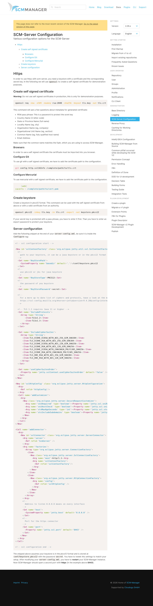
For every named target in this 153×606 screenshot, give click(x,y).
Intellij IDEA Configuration (123, 139)
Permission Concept (121, 159)
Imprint (16, 582)
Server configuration (30, 67)
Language (116, 33)
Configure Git (31, 57)
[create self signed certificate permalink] (12, 91)
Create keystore (28, 64)
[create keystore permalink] (12, 197)
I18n (113, 168)
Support (142, 7)
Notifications (117, 97)
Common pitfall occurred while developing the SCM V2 (123, 152)
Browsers (29, 54)
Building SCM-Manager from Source (124, 144)
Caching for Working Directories (121, 128)
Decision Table (118, 181)
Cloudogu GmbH (132, 587)
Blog (99, 7)
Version (115, 26)
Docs (118, 7)
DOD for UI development (123, 176)
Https (19, 44)
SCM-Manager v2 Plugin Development (123, 225)
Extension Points (119, 212)
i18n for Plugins (119, 216)
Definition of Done (120, 172)
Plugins (127, 7)
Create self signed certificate (34, 49)
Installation (116, 44)
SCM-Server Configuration (124, 119)
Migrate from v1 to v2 (121, 53)
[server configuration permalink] (12, 228)
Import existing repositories (124, 57)
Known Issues (118, 66)
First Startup (117, 49)
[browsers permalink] (12, 147)
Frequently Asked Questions (124, 62)
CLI (134, 7)
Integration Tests (119, 194)
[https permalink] (12, 74)
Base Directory (118, 110)
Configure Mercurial (34, 61)
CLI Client (116, 101)
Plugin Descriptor (119, 220)
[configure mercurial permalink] (12, 174)
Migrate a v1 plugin (120, 207)
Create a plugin (119, 203)
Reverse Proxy (118, 123)
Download (108, 7)
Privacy (24, 582)
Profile (114, 92)
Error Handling (118, 164)
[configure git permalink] (12, 156)
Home (91, 7)
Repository (116, 75)
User (114, 80)
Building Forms (118, 185)
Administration (118, 88)
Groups (115, 84)
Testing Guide (118, 189)
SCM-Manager (133, 582)
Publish (115, 231)
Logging (115, 115)
